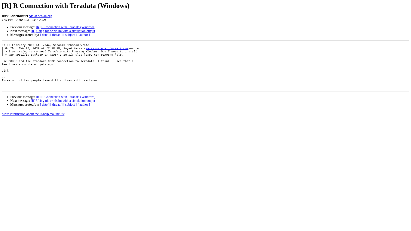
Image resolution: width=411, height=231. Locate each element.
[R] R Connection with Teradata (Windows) (65, 27)
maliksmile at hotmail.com (107, 48)
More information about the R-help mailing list (33, 114)
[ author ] (83, 35)
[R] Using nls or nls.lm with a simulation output (63, 31)
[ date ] (44, 35)
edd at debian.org (40, 16)
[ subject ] (70, 35)
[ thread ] (56, 35)
